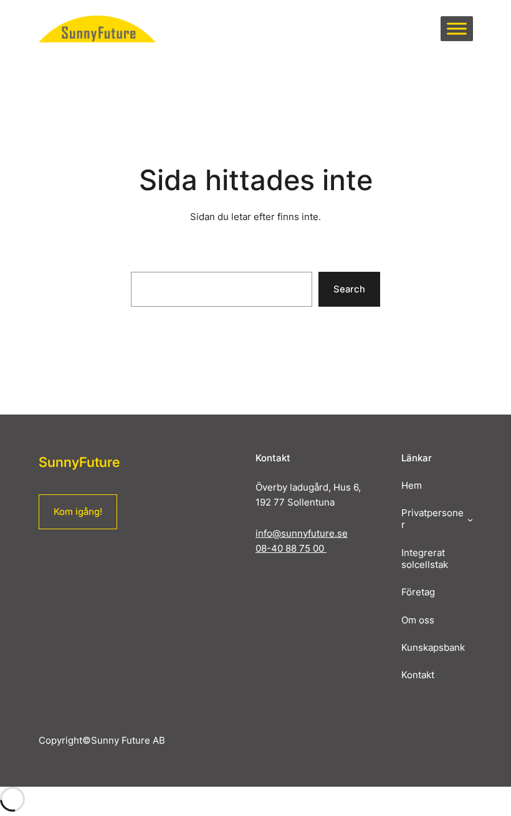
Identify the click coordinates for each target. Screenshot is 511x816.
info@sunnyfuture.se (302, 533)
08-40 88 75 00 (291, 548)
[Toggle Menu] (457, 29)
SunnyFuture (79, 462)
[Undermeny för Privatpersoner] (470, 519)
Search (349, 289)
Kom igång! (78, 511)
